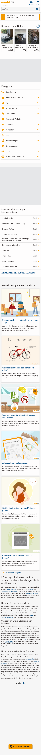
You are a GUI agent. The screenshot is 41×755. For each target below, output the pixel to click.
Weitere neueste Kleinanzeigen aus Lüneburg (18, 272)
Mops (31, 615)
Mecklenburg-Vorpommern (9, 591)
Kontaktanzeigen (12, 146)
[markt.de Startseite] (7, 2)
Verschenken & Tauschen (15, 157)
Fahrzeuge (9, 124)
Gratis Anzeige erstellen (22, 746)
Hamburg (30, 589)
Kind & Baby (10, 114)
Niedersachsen (11, 589)
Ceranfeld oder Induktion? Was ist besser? (17, 556)
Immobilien (10, 130)
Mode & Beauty (11, 108)
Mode (24, 639)
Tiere (7, 103)
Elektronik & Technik (13, 119)
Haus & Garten (11, 92)
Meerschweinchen (7, 617)
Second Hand (9, 641)
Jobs (7, 135)
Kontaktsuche (29, 659)
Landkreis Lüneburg (32, 593)
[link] (7, 40)
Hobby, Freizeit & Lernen (14, 98)
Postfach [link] (31, 5)
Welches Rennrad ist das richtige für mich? (18, 369)
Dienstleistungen (12, 141)
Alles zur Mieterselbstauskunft (15, 463)
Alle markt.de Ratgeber (12, 573)
